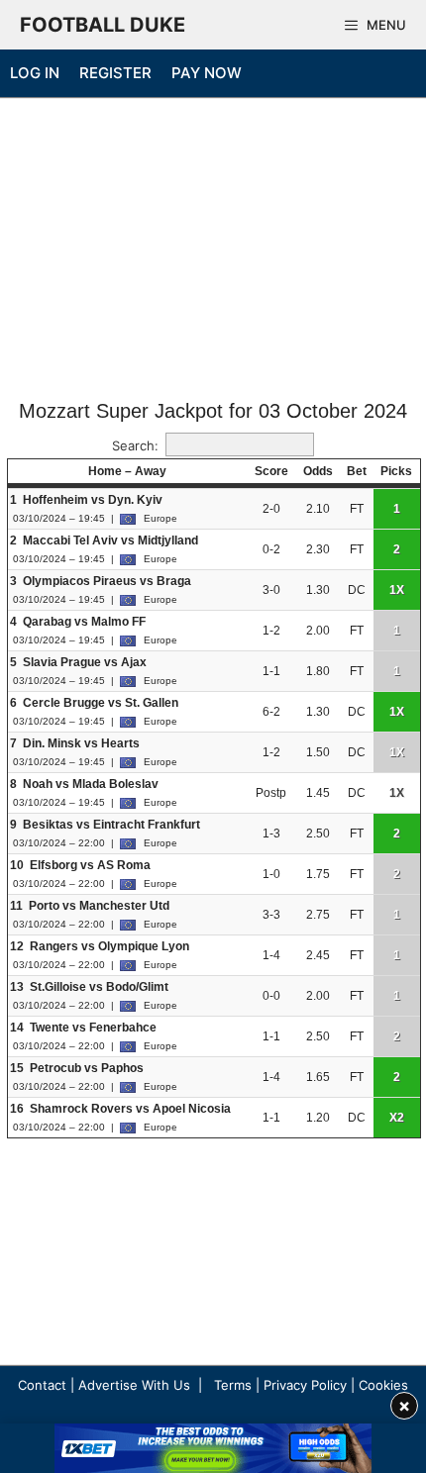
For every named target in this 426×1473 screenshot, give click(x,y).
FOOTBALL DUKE (102, 25)
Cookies (383, 1385)
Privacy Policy (305, 1385)
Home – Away (127, 471)
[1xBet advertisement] (213, 1448)
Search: (135, 445)
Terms (233, 1385)
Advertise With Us (134, 1385)
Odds (318, 471)
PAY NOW (206, 72)
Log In (34, 72)
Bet (357, 471)
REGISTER (115, 72)
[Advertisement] (213, 250)
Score (271, 471)
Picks (396, 471)
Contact (42, 1385)
